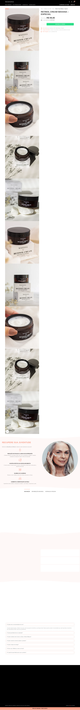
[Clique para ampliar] (7, 431)
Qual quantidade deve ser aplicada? (15, 632)
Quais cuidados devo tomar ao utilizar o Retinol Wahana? (19, 636)
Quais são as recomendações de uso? (16, 624)
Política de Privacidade (6, 685)
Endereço (3, 698)
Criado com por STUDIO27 (70, 705)
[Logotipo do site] (9, 2)
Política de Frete (5, 683)
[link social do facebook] (2, 675)
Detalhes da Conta (5, 700)
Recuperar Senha (5, 701)
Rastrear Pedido (6, 696)
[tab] (27, 491)
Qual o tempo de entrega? (13, 644)
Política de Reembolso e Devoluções (8, 687)
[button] (40, 624)
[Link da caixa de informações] (20, 510)
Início (42, 8)
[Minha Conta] (72, 2)
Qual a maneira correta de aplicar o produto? (17, 640)
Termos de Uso (4, 682)
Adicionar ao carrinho (60, 24)
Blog (3, 680)
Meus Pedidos (4, 694)
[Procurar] (69, 2)
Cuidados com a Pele (47, 8)
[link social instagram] (5, 675)
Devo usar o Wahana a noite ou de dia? (16, 648)
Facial (53, 8)
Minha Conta (4, 692)
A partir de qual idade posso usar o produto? (17, 652)
